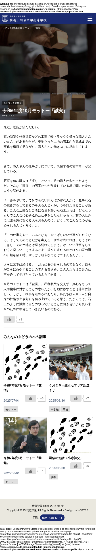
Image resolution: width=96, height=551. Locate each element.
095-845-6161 (52, 517)
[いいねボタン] (9, 319)
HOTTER (82, 510)
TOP (4, 28)
